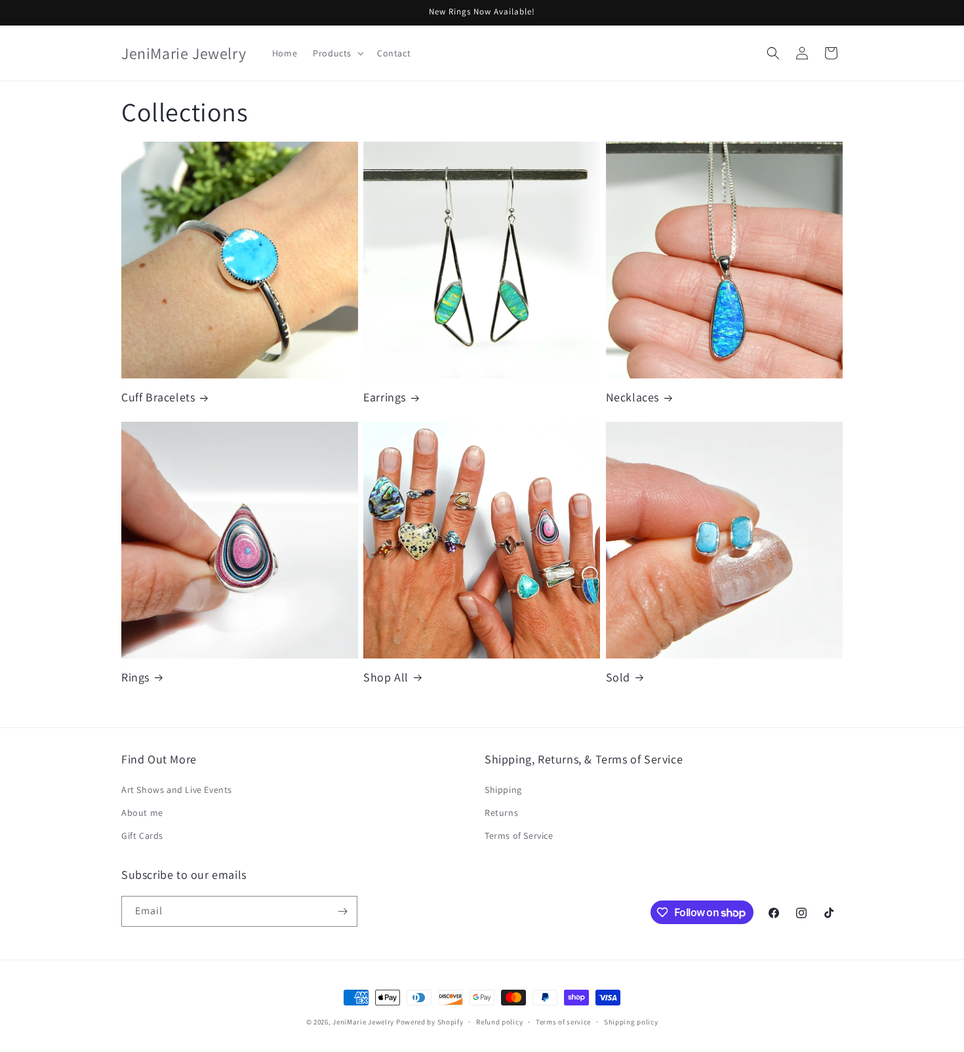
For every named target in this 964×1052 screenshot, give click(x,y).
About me (142, 813)
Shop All (386, 677)
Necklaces (632, 397)
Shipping (503, 790)
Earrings (384, 397)
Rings (135, 677)
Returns (501, 813)
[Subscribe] (342, 911)
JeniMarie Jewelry (364, 1021)
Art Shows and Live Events (176, 790)
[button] (337, 53)
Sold (618, 677)
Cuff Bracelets (158, 397)
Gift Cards (142, 835)
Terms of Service (519, 835)
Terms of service (563, 1021)
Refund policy (499, 1021)
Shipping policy (631, 1021)
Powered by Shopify (430, 1021)
